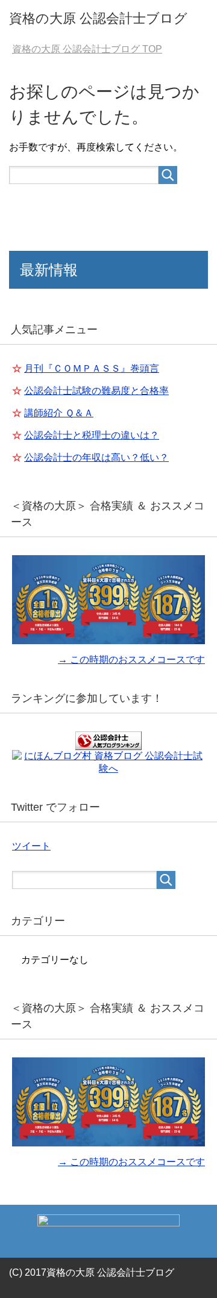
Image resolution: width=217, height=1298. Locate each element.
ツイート (31, 846)
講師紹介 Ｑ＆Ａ (58, 413)
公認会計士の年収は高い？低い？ (96, 457)
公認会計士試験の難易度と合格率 (96, 391)
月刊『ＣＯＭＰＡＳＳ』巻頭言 (91, 368)
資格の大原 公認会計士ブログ (98, 18)
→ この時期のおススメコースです (131, 659)
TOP (87, 49)
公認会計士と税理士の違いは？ (91, 435)
